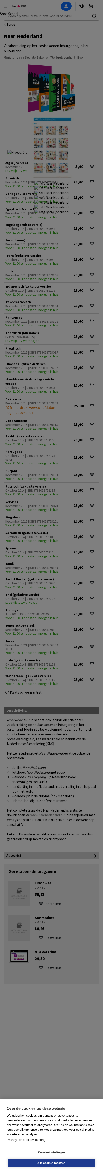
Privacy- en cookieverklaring (26, 1140)
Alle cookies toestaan (51, 1162)
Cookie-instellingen (51, 1152)
